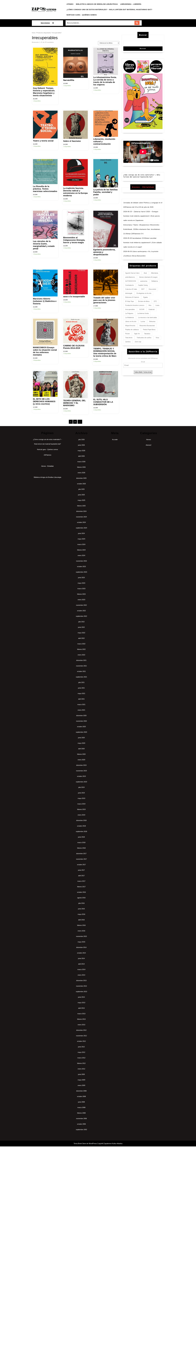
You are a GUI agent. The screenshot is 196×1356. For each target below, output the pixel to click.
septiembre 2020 (81, 732)
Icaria (157, 305)
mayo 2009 (81, 1080)
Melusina (152, 321)
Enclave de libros (144, 301)
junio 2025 (81, 495)
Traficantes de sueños (144, 337)
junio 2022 (81, 627)
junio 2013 (81, 997)
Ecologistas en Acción (144, 293)
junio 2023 (81, 577)
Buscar (137, 23)
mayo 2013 (81, 1002)
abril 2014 (81, 964)
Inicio (33, 33)
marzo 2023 (81, 588)
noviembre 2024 (81, 517)
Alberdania (154, 273)
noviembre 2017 (81, 859)
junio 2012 (81, 1047)
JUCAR (141, 309)
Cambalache (129, 285)
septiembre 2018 (81, 831)
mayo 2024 (81, 539)
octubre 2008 (81, 1096)
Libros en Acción (130, 321)
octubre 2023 (81, 566)
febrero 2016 (81, 925)
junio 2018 (81, 837)
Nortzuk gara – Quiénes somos (82, 15)
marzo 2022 (81, 644)
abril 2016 (81, 920)
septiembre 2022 (81, 616)
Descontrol (152, 289)
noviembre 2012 (81, 1036)
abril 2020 (81, 749)
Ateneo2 (148, 445)
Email (143, 362)
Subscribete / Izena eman (142, 372)
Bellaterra (154, 281)
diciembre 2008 (81, 1091)
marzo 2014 (81, 969)
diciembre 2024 (81, 511)
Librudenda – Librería (130, 4)
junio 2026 (81, 445)
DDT (142, 289)
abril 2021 (81, 699)
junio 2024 (81, 533)
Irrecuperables (130, 309)
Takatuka (147, 333)
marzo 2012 (81, 1058)
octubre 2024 (81, 522)
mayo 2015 (81, 942)
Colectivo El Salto (131, 289)
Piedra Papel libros (149, 329)
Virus (157, 337)
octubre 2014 (81, 953)
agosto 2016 (81, 898)
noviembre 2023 (81, 561)
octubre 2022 (81, 611)
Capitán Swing (143, 285)
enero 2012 (81, 1069)
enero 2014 (81, 975)
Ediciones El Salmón (132, 297)
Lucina (143, 321)
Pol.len (127, 333)
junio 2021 (81, 688)
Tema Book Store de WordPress (85, 1143)
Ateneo (70, 4)
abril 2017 (81, 875)
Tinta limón (128, 337)
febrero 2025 (81, 506)
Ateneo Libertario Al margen (148, 277)
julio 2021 (81, 682)
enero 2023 (81, 599)
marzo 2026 (81, 461)
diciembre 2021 (81, 660)
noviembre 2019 (81, 771)
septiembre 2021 (81, 677)
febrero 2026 (81, 467)
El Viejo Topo (129, 301)
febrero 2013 (81, 1019)
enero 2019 (81, 815)
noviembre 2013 (81, 986)
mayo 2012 (81, 1052)
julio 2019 (81, 787)
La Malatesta (129, 317)
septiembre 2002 (81, 1129)
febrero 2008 (81, 1113)
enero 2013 (81, 1025)
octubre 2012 (81, 1041)
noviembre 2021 (81, 666)
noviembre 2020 (81, 721)
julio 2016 (81, 903)
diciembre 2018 (81, 820)
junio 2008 (81, 1102)
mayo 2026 (81, 450)
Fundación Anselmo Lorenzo (134, 305)
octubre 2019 (81, 776)
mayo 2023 (81, 583)
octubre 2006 (81, 1124)
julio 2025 (81, 489)
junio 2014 (81, 958)
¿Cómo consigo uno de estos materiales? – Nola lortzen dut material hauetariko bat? (109, 9)
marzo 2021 (81, 704)
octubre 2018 (81, 826)
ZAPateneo (47, 455)
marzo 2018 (81, 842)
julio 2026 (81, 439)
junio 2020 (81, 737)
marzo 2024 (81, 544)
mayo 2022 (81, 633)
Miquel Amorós (130, 325)
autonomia (143, 281)
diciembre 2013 (81, 980)
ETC (155, 301)
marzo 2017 (81, 881)
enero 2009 (81, 1085)
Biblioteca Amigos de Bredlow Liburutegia (97, 4)
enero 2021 (81, 710)
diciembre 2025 (81, 478)
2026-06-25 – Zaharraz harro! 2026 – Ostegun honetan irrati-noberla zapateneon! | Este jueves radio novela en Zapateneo (141, 216)
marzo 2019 (81, 804)
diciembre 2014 (81, 947)
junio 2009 (81, 1074)
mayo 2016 (81, 914)
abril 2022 (81, 638)
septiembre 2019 (81, 782)
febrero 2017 (81, 887)
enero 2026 (81, 473)
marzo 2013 (81, 1013)
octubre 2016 (81, 892)
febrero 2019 (81, 809)
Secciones (45, 23)
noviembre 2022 (81, 605)
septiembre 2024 (81, 528)
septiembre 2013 (81, 991)
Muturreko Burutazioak (147, 325)
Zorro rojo (138, 342)
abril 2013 (81, 1008)
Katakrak (152, 309)
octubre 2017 (81, 864)
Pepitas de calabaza (132, 329)
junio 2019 (81, 793)
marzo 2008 (81, 1107)
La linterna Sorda (143, 313)
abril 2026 (81, 456)
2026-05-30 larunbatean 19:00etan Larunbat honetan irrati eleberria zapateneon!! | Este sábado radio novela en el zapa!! (142, 242)
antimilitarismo (130, 277)
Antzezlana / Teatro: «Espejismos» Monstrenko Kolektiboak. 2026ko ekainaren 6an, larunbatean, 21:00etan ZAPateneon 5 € (141, 229)
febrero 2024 (81, 550)
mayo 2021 (81, 693)
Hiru (150, 305)
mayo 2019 (81, 798)
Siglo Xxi (137, 333)
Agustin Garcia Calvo (132, 273)
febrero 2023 (81, 594)
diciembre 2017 (81, 853)
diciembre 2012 (81, 1030)
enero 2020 (81, 760)
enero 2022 (81, 655)
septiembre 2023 (81, 572)
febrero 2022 (81, 649)
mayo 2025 (81, 500)
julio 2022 (81, 622)
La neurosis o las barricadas (147, 317)
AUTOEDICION (130, 281)
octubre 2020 (81, 726)
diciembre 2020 (81, 715)
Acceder (115, 439)
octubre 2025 (81, 484)
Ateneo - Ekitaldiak (47, 466)
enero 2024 (81, 555)
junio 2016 (81, 909)
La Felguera (129, 313)
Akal (145, 273)
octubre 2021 (81, 671)
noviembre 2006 (81, 1118)
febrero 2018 (81, 848)
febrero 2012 (81, 1063)
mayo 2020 (81, 743)
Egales (145, 297)
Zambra (127, 342)
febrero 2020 (81, 754)
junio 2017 (81, 870)
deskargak (128, 293)
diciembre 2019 (81, 765)
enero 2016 (81, 931)
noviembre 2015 (81, 936)
